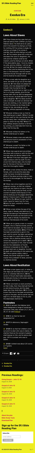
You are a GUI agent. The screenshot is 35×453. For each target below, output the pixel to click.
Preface (17, 312)
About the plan (7, 415)
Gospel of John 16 (8, 385)
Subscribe (6, 433)
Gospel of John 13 (8, 404)
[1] (4, 305)
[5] (4, 343)
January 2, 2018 (24, 19)
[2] (4, 316)
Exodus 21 (7, 29)
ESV (5, 348)
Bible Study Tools (8, 418)
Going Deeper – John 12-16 (11, 379)
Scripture (17, 10)
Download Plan (7, 420)
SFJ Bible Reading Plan (11, 3)
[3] (4, 322)
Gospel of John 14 (8, 398)
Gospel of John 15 (8, 392)
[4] (4, 328)
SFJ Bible (13, 19)
